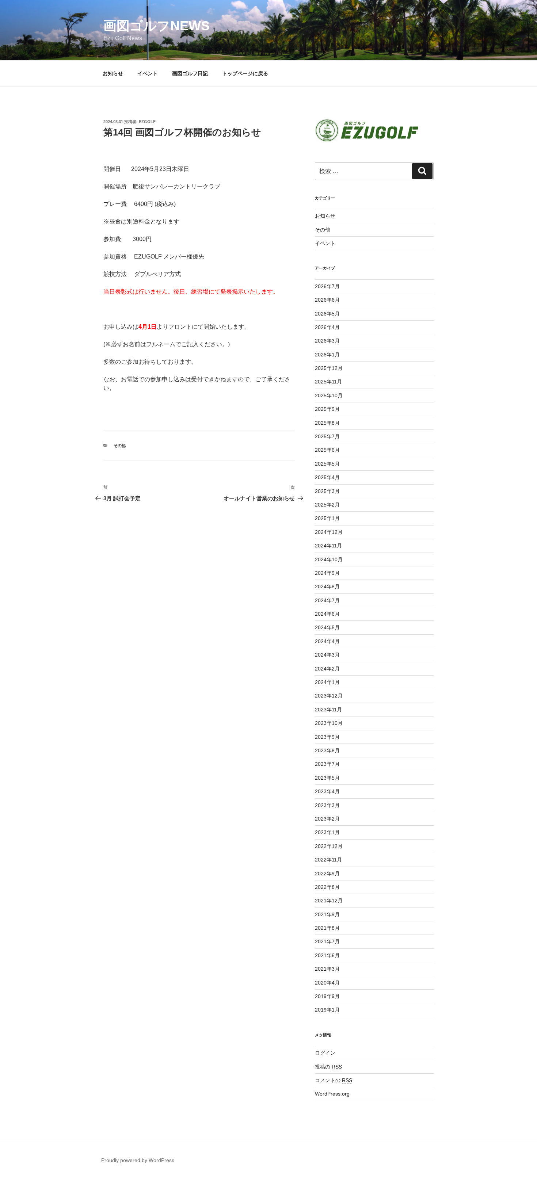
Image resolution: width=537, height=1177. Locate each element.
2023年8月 (327, 750)
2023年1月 (327, 832)
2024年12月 (329, 532)
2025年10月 (329, 395)
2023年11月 (328, 709)
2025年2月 (327, 505)
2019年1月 (327, 1010)
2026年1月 (327, 355)
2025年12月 (329, 368)
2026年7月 (327, 286)
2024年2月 (327, 669)
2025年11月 (328, 382)
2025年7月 (327, 436)
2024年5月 (327, 627)
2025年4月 (327, 477)
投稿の (328, 1067)
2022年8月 (327, 887)
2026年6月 (327, 300)
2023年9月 (327, 737)
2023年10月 (329, 723)
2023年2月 (327, 819)
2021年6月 (327, 955)
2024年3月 (327, 655)
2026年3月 (327, 341)
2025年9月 (327, 409)
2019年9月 (327, 996)
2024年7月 (327, 600)
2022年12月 (329, 846)
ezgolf (147, 121)
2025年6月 (327, 450)
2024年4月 (327, 641)
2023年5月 (327, 778)
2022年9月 (327, 873)
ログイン (325, 1053)
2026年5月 (327, 314)
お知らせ (113, 73)
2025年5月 (327, 464)
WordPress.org (332, 1094)
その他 (120, 445)
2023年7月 (327, 764)
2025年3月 (327, 491)
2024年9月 (327, 573)
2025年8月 (327, 423)
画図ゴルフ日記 (190, 73)
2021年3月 (327, 969)
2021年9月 (327, 914)
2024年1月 (327, 682)
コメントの (333, 1080)
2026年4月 (327, 327)
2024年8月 (327, 586)
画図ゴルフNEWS (156, 25)
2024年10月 (329, 559)
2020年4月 (327, 983)
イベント (147, 73)
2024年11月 (328, 546)
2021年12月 (329, 900)
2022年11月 (328, 860)
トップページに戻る (245, 73)
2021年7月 (327, 941)
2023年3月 (327, 805)
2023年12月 (329, 696)
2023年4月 (327, 791)
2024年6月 (327, 614)
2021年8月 (327, 928)
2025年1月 (327, 518)
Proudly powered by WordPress (137, 1160)
